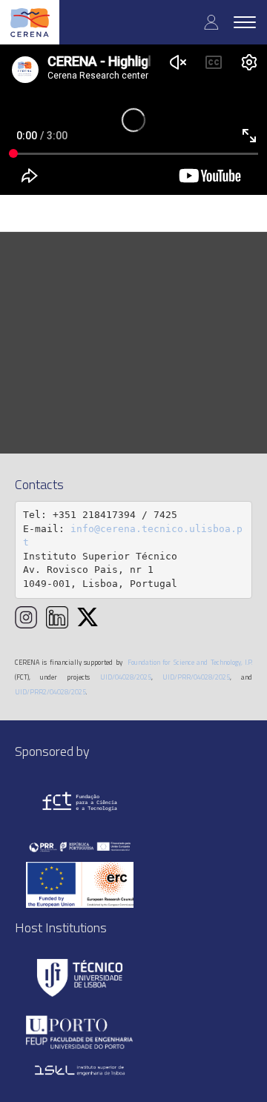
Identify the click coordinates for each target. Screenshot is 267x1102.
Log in (211, 22)
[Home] (29, 22)
